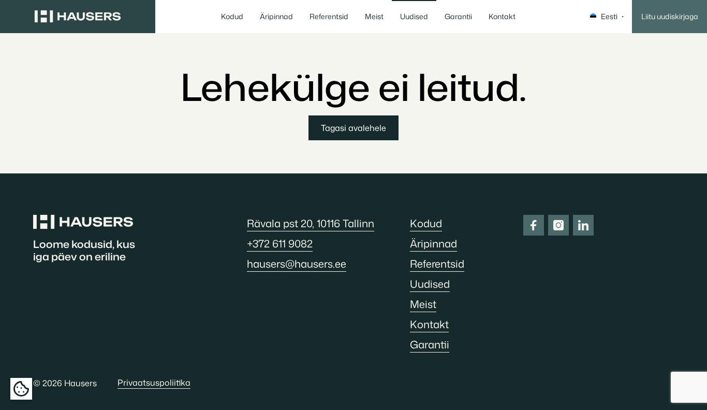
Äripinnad (276, 16)
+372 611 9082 (280, 243)
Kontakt (502, 16)
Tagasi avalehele (353, 128)
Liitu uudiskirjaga (669, 16)
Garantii (458, 16)
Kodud (232, 16)
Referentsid (329, 16)
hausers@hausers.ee (296, 263)
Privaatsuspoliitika (153, 382)
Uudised (414, 16)
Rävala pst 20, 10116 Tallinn (310, 223)
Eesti (609, 16)
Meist (374, 16)
